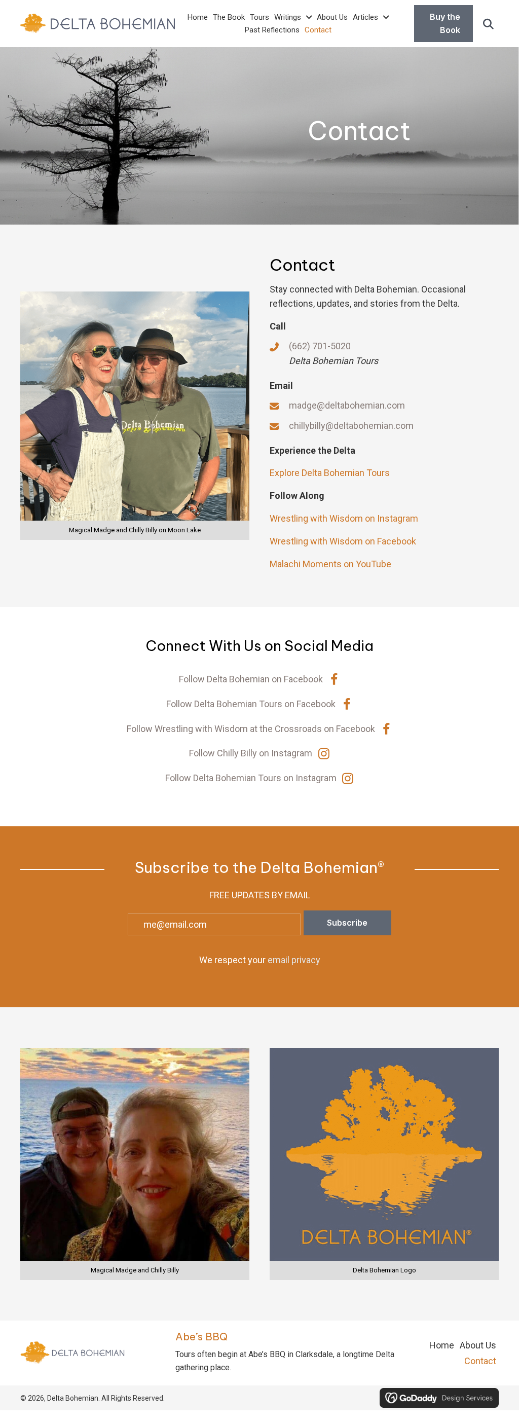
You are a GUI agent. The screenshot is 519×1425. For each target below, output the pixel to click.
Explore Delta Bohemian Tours (330, 472)
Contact (480, 1361)
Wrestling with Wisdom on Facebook (343, 541)
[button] (488, 23)
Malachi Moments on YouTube (330, 564)
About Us (478, 1345)
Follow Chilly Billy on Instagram (250, 753)
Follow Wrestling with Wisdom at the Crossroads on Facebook (251, 728)
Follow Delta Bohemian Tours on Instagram (251, 778)
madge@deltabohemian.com (347, 405)
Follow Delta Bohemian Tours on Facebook (251, 704)
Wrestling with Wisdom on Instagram (344, 518)
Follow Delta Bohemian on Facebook (251, 679)
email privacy (294, 960)
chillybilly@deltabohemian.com (351, 425)
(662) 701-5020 (320, 346)
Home (441, 1345)
